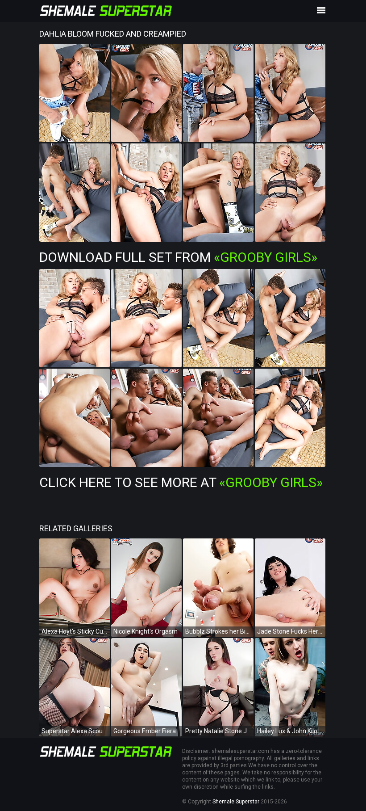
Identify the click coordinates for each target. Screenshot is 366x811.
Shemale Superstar (235, 801)
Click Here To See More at (181, 482)
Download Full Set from (178, 257)
